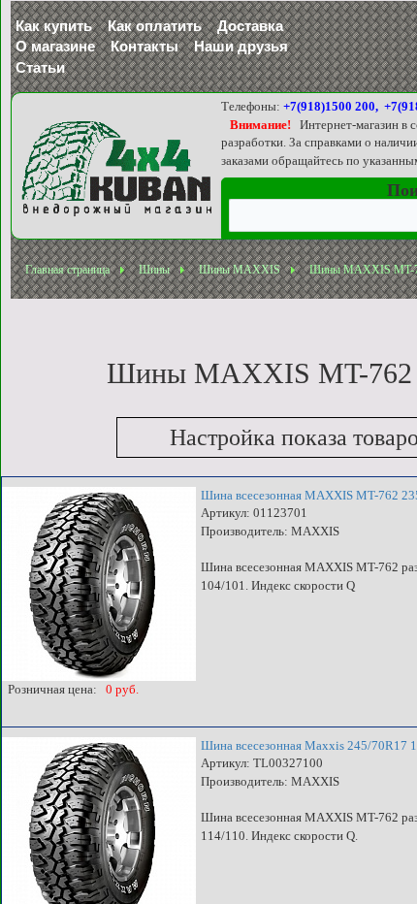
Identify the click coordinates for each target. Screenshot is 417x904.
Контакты (144, 46)
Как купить (54, 25)
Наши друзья (241, 46)
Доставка (250, 25)
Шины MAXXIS (239, 269)
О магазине (55, 46)
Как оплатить (155, 25)
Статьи (40, 67)
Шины (154, 269)
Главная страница (67, 269)
